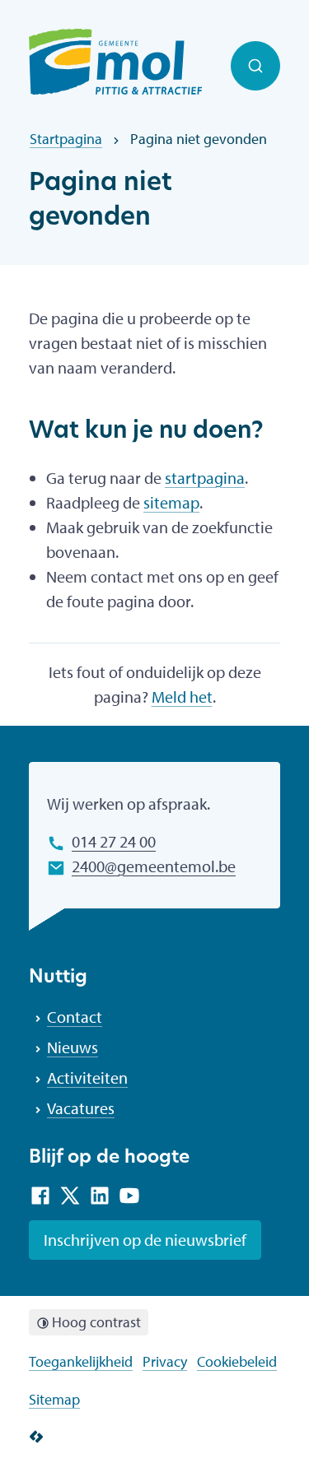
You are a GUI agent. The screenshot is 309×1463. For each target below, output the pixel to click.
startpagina (205, 477)
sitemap (171, 502)
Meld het (182, 696)
